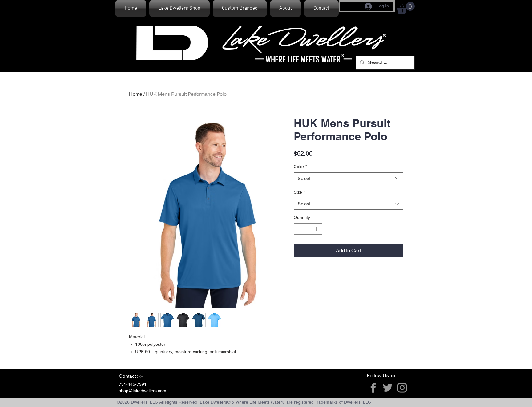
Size (299, 192)
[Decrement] (298, 229)
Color (300, 166)
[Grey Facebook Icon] (373, 387)
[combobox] (348, 178)
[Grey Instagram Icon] (402, 387)
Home (135, 94)
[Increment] (317, 229)
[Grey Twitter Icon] (387, 387)
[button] (406, 8)
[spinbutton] (307, 229)
